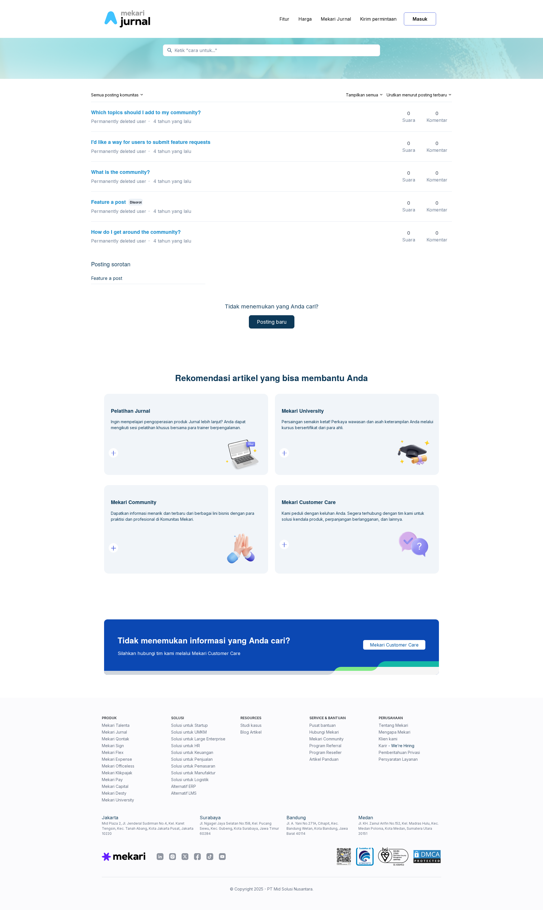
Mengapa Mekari (394, 732)
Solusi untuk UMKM (189, 732)
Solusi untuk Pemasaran (193, 766)
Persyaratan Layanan (398, 759)
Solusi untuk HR (185, 745)
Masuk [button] (420, 19)
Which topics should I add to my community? (146, 112)
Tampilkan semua (362, 94)
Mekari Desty (114, 793)
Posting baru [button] (271, 322)
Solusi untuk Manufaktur (193, 772)
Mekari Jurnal (336, 19)
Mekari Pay (112, 779)
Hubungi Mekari (324, 732)
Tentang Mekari (393, 725)
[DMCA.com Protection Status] (427, 857)
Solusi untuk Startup (189, 725)
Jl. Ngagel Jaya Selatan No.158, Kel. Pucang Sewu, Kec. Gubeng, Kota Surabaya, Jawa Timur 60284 (239, 828)
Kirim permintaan (378, 19)
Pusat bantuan (322, 725)
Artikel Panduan (324, 759)
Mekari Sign (113, 745)
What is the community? (120, 172)
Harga (305, 19)
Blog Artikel (251, 732)
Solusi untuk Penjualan (192, 759)
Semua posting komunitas (115, 94)
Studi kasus (251, 725)
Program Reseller (325, 752)
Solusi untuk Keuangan (192, 752)
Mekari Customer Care (394, 645)
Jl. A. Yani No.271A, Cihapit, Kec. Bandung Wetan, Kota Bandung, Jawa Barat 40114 (317, 828)
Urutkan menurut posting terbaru (417, 94)
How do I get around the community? (136, 231)
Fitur (284, 19)
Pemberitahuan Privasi (399, 752)
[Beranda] (127, 19)
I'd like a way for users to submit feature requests (150, 142)
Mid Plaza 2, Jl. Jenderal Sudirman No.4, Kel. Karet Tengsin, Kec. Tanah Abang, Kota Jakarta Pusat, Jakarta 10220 (147, 828)
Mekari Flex (113, 752)
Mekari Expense (117, 759)
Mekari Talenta (116, 725)
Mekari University (118, 799)
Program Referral (325, 745)
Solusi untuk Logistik (190, 779)
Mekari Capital (115, 786)
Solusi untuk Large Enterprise (198, 738)
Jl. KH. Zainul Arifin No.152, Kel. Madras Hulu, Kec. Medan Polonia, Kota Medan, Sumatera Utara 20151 (398, 828)
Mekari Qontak (115, 738)
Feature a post (108, 202)
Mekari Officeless (118, 766)
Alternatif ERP (183, 786)
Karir (383, 745)
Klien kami (388, 738)
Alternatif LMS (184, 793)
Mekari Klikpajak (117, 772)
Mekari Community (326, 738)
